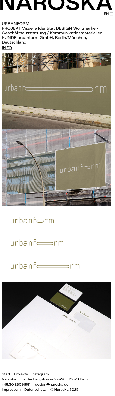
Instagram (40, 374)
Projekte (21, 374)
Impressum (11, 389)
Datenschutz (35, 389)
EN (106, 13)
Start (6, 374)
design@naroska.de (51, 384)
